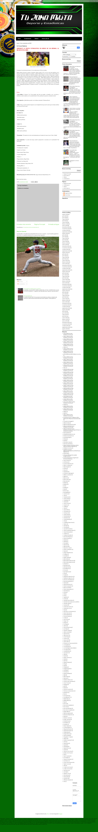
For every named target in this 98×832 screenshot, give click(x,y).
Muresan (65, 671)
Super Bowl (66, 743)
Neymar (65, 678)
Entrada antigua (53, 224)
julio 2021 (64, 311)
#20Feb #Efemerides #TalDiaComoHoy (68, 370)
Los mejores (66, 649)
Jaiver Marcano (67, 613)
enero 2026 (65, 225)
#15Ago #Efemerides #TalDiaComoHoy (68, 345)
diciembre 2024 (66, 246)
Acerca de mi (45, 38)
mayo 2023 (64, 276)
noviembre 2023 (66, 266)
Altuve (64, 470)
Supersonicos (66, 748)
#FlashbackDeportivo (68, 434)
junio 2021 (64, 312)
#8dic (64, 413)
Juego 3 (65, 620)
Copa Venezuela (67, 532)
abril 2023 (64, 277)
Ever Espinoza (66, 571)
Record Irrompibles (67, 705)
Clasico (65, 524)
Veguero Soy (66, 773)
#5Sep (65, 404)
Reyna (64, 716)
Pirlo (64, 694)
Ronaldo (65, 724)
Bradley (65, 487)
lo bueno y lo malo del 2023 (69, 643)
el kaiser (65, 563)
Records (65, 706)
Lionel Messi (66, 636)
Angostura (65, 471)
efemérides (66, 559)
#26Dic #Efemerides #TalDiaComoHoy (68, 381)
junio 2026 (64, 217)
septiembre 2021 (66, 308)
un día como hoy (67, 768)
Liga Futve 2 (66, 635)
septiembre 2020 (66, 327)
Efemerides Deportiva (68, 560)
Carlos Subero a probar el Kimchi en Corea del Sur (74, 109)
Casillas (65, 506)
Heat (64, 609)
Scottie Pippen (66, 727)
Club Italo (65, 525)
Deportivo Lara (66, 547)
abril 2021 (64, 316)
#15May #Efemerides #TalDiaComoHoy (68, 349)
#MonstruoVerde (67, 443)
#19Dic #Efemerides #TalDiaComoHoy (68, 360)
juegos (65, 622)
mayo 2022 (64, 295)
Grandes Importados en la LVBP (70, 601)
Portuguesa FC (66, 697)
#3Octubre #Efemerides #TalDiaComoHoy (69, 402)
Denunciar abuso (67, 805)
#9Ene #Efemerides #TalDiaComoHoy (68, 415)
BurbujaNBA (66, 492)
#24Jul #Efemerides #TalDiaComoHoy (68, 378)
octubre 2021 (65, 306)
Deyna (65, 551)
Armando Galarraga (68, 473)
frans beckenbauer (67, 581)
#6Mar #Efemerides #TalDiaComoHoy (68, 409)
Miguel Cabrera (67, 662)
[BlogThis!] (33, 182)
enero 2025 (65, 244)
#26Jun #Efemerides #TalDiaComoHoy (68, 383)
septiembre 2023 (66, 270)
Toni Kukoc (66, 760)
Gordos (65, 598)
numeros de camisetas (68, 681)
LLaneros (65, 638)
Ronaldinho (66, 722)
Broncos (65, 490)
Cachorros (65, 493)
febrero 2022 (65, 300)
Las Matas (65, 628)
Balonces (65, 478)
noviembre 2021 (66, 305)
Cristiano (65, 533)
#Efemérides (66, 422)
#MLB (64, 440)
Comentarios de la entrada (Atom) (31, 227)
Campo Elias (66, 498)
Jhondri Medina (67, 616)
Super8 (65, 744)
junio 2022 (64, 293)
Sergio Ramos (66, 733)
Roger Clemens (67, 719)
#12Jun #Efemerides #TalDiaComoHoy (68, 339)
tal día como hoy (67, 752)
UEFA (64, 765)
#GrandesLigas (66, 437)
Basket (65, 482)
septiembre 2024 (66, 251)
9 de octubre (66, 460)
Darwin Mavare (66, 538)
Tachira (65, 749)
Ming (64, 663)
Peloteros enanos (67, 689)
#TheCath (65, 453)
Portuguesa (66, 695)
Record (65, 703)
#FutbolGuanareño (67, 435)
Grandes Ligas (66, 603)
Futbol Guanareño (67, 586)
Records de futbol (67, 708)
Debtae (65, 541)
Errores (65, 570)
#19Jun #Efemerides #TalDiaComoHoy (68, 363)
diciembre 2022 (66, 284)
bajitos (65, 476)
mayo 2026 (64, 219)
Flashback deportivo (68, 578)
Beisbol (65, 484)
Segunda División (67, 730)
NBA (64, 675)
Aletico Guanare (67, 465)
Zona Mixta (67, 195)
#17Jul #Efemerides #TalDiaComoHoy (72, 354)
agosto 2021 (65, 309)
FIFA (64, 573)
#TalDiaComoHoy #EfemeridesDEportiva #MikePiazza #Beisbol (71, 450)
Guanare (65, 605)
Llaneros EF (66, 640)
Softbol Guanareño (67, 740)
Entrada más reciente (24, 224)
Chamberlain (66, 516)
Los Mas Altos (66, 646)
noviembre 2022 (66, 285)
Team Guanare (66, 756)
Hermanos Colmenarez (68, 611)
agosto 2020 (65, 328)
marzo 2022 (65, 298)
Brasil (64, 489)
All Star (65, 468)
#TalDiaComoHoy (67, 448)
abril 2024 (64, 258)
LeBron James (66, 632)
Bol (64, 485)
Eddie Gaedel (66, 557)
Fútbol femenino (67, 584)
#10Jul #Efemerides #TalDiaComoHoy (67, 334)
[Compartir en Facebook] (35, 182)
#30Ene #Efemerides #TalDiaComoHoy (68, 394)
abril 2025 (64, 239)
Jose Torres (66, 619)
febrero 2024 (65, 262)
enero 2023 (65, 282)
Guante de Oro (66, 608)
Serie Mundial (66, 735)
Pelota (65, 687)
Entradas (20, 281)
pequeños (65, 692)
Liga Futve (65, 633)
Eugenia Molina (68, 193)
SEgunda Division (67, 729)
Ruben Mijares (66, 725)
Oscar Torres (66, 682)
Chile (64, 520)
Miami (64, 660)
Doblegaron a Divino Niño (74, 161)
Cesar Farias (66, 514)
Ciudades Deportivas (68, 522)
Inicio (19, 38)
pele (64, 686)
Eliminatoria (66, 565)
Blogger (60, 813)
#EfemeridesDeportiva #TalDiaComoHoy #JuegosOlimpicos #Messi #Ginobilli (72, 430)
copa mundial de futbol (68, 530)
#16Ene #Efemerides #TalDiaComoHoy (68, 352)
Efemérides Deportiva (74, 86)
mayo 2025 (64, 238)
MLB (64, 665)
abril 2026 (64, 220)
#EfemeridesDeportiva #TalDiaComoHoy (68, 426)
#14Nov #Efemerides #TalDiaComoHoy (68, 342)
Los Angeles (66, 644)
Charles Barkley (67, 519)
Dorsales (65, 555)
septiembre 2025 (66, 231)
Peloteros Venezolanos (68, 690)
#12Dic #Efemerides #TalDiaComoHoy (68, 337)
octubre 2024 (65, 249)
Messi (64, 659)
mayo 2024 (64, 257)
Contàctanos (27, 38)
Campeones (66, 497)
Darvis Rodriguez (67, 536)
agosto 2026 (65, 214)
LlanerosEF (66, 641)
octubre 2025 (65, 230)
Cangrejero (66, 500)
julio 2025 (64, 235)
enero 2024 (65, 263)
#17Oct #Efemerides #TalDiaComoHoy (68, 357)
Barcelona (65, 481)
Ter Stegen (66, 757)
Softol (64, 741)
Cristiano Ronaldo (67, 535)
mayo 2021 (64, 314)
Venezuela (65, 776)
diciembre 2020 (66, 322)
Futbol (64, 582)
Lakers (65, 625)
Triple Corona (66, 764)
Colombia (65, 527)
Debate (65, 539)
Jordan (65, 617)
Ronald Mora (66, 721)
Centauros (65, 512)
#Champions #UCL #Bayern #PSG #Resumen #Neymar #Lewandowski (71, 418)
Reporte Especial (21, 231)
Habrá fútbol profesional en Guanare (32, 288)
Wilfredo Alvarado (67, 779)
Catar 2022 (65, 509)
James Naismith (67, 614)
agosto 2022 (65, 290)
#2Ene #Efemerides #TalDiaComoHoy (68, 391)
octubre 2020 (65, 325)
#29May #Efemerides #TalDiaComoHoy (68, 389)
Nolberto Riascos (67, 679)
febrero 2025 (65, 243)
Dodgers (65, 554)
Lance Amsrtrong (67, 627)
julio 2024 (64, 254)
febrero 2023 (65, 281)
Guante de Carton (67, 606)
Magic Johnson (66, 657)
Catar (64, 508)
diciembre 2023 (66, 265)
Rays (64, 702)
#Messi (65, 439)
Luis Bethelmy (66, 651)
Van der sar (66, 770)
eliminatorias (66, 566)
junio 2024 (64, 255)
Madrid (65, 655)
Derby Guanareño (67, 549)
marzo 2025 (65, 241)
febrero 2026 (65, 223)
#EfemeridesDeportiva (68, 424)
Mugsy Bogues (66, 668)
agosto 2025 (65, 233)
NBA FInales (66, 676)
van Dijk (65, 771)
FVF (64, 595)
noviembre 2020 (66, 324)
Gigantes (65, 597)
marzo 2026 (65, 222)
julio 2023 (64, 273)
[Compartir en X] (34, 182)
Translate (73, 56)
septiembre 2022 (66, 289)
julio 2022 (64, 292)
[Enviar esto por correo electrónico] (31, 182)
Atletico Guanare (67, 474)
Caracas (65, 501)
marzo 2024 (65, 260)
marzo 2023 (65, 279)
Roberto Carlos (67, 717)
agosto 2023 (65, 271)
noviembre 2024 (66, 247)
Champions (66, 517)
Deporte (65, 544)
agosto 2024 (65, 252)
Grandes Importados (68, 600)
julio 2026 (64, 216)
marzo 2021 (64, 317)
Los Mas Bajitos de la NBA (69, 648)
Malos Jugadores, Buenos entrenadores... (74, 97)
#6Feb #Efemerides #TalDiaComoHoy (68, 407)
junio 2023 (64, 274)
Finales (65, 574)
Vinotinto (65, 778)
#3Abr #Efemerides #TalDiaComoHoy (68, 400)
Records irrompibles (68, 710)
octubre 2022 (65, 287)
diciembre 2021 (65, 303)
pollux (47, 813)
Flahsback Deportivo (68, 576)
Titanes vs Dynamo (67, 759)
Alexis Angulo (66, 466)
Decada (65, 543)
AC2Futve (65, 462)
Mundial (65, 670)
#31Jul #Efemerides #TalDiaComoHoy (67, 397)
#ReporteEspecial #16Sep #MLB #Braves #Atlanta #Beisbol (70, 446)
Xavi (64, 781)
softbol (65, 738)
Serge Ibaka (66, 732)
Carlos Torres (66, 503)
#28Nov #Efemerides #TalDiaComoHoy (68, 386)
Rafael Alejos (66, 700)
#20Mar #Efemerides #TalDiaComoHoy (68, 372)
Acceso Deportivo (67, 463)
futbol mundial (66, 587)
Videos (36, 38)
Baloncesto (66, 479)
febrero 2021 (65, 319)
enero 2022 (65, 301)
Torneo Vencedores (68, 762)
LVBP (64, 654)
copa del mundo (67, 528)
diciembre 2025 (66, 227)
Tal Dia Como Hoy (67, 751)
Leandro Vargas (67, 630)
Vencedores (66, 775)
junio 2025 (64, 236)
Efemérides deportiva (68, 562)
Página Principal (39, 224)
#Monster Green (67, 442)
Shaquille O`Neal (67, 736)
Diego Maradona (67, 552)
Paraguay (65, 684)
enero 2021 (64, 320)
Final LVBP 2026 (73, 150)
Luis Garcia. (66, 652)
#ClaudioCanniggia (67, 421)
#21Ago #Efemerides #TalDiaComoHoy (68, 375)
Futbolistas (65, 590)
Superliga (65, 746)
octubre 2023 (65, 268)
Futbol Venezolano (67, 589)
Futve (64, 592)
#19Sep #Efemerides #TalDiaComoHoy (68, 365)
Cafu (64, 495)
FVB (64, 594)
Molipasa (65, 667)
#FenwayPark (66, 432)
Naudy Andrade (67, 673)
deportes (65, 546)
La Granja (65, 624)
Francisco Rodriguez (68, 579)
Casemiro (65, 505)
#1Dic (64, 367)
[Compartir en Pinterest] (37, 182)
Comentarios (21, 284)
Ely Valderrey (66, 568)
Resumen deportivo (68, 714)
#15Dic (64, 347)
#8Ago (65, 411)
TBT (64, 754)
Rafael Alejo (66, 698)
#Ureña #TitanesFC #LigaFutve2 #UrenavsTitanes (70, 458)
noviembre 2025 (66, 228)
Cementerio (66, 511)
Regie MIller (66, 711)
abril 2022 (64, 297)
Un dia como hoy (67, 767)
